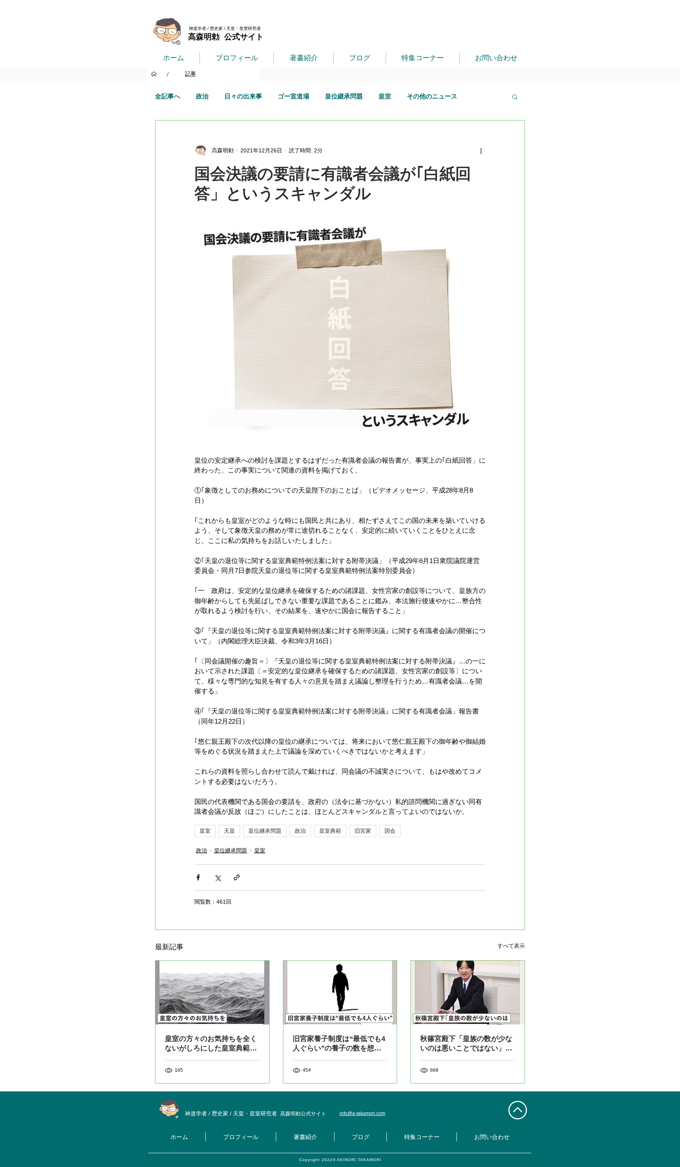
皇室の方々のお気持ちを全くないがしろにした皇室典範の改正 (211, 1044)
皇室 (385, 96)
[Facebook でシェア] (198, 877)
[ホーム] (154, 74)
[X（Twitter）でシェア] (217, 877)
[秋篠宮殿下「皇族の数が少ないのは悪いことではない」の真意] (468, 992)
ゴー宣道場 (293, 96)
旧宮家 (363, 831)
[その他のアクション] (481, 150)
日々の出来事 (243, 96)
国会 (389, 831)
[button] (515, 96)
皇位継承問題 (344, 96)
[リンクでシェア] (236, 877)
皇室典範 (330, 831)
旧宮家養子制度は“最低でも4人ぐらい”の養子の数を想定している (339, 1044)
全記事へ (167, 96)
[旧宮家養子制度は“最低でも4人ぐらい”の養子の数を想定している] (340, 992)
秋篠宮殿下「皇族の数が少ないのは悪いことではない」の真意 (466, 1044)
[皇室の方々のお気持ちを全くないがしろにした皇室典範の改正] (212, 992)
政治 (202, 96)
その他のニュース (432, 96)
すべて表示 (511, 946)
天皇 (229, 831)
